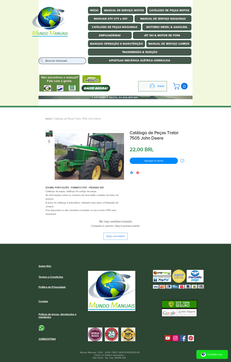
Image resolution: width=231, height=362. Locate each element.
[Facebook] (183, 338)
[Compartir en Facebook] (132, 173)
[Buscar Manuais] (189, 53)
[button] (181, 86)
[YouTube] (168, 338)
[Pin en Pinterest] (138, 173)
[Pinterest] (191, 338)
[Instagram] (175, 338)
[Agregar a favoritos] (182, 161)
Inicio (49, 118)
